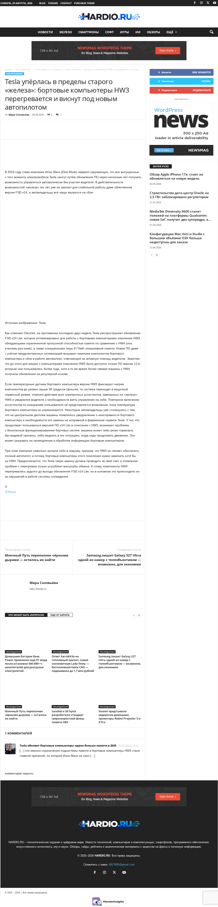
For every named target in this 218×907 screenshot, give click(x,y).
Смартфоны (88, 32)
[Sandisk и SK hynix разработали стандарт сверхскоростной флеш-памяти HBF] (73, 692)
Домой (8, 69)
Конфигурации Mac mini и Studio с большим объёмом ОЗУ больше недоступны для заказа (177, 238)
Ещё (169, 32)
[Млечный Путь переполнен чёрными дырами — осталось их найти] (26, 692)
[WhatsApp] (38, 133)
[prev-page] (134, 615)
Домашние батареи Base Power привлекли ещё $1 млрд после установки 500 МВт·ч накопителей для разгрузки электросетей (26, 663)
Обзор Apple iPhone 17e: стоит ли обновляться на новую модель (176, 176)
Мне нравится (201, 72)
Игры (124, 32)
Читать (206, 81)
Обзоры (153, 32)
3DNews (10, 492)
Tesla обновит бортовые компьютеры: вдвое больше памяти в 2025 (68, 745)
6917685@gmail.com (122, 864)
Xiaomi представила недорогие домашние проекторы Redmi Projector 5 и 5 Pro (120, 716)
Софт (109, 32)
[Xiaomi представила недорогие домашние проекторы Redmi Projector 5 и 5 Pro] (120, 692)
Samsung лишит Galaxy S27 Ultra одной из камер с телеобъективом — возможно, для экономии (109, 559)
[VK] (58, 133)
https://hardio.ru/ (38, 589)
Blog (42, 3)
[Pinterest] (28, 133)
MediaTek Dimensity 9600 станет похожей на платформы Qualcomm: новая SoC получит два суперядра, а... (180, 215)
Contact (66, 3)
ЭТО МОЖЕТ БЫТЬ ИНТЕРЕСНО (26, 615)
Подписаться (202, 90)
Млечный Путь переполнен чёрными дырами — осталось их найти (36, 557)
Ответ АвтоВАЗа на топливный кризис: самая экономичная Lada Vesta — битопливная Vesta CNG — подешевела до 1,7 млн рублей (73, 663)
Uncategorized (23, 69)
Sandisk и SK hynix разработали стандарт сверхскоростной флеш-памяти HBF (68, 716)
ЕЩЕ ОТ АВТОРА (60, 615)
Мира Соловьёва (19, 114)
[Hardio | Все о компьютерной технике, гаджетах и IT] (109, 16)
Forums (53, 3)
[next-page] (139, 615)
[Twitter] (208, 3)
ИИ (138, 32)
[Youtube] (214, 3)
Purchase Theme (84, 3)
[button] (211, 32)
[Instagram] (201, 3)
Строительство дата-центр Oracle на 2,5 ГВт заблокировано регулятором (179, 195)
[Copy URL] (68, 133)
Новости (45, 32)
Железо (65, 32)
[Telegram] (48, 133)
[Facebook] (194, 3)
